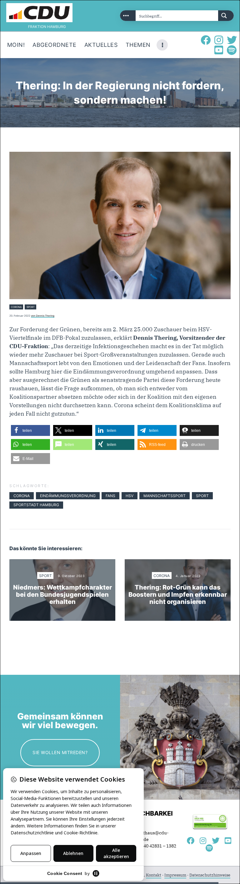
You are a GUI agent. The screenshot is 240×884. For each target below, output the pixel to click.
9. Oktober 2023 (71, 576)
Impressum (175, 875)
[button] (30, 430)
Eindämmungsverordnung (68, 495)
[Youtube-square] (219, 50)
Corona (16, 307)
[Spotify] (232, 50)
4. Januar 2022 (188, 576)
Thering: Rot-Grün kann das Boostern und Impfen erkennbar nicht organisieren (177, 595)
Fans (110, 495)
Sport (31, 307)
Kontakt (153, 875)
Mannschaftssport (164, 495)
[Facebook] (206, 40)
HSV (129, 495)
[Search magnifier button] (226, 15)
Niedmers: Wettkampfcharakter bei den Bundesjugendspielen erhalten (62, 595)
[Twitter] (232, 40)
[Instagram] (219, 40)
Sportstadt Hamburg (36, 504)
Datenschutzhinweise (209, 875)
